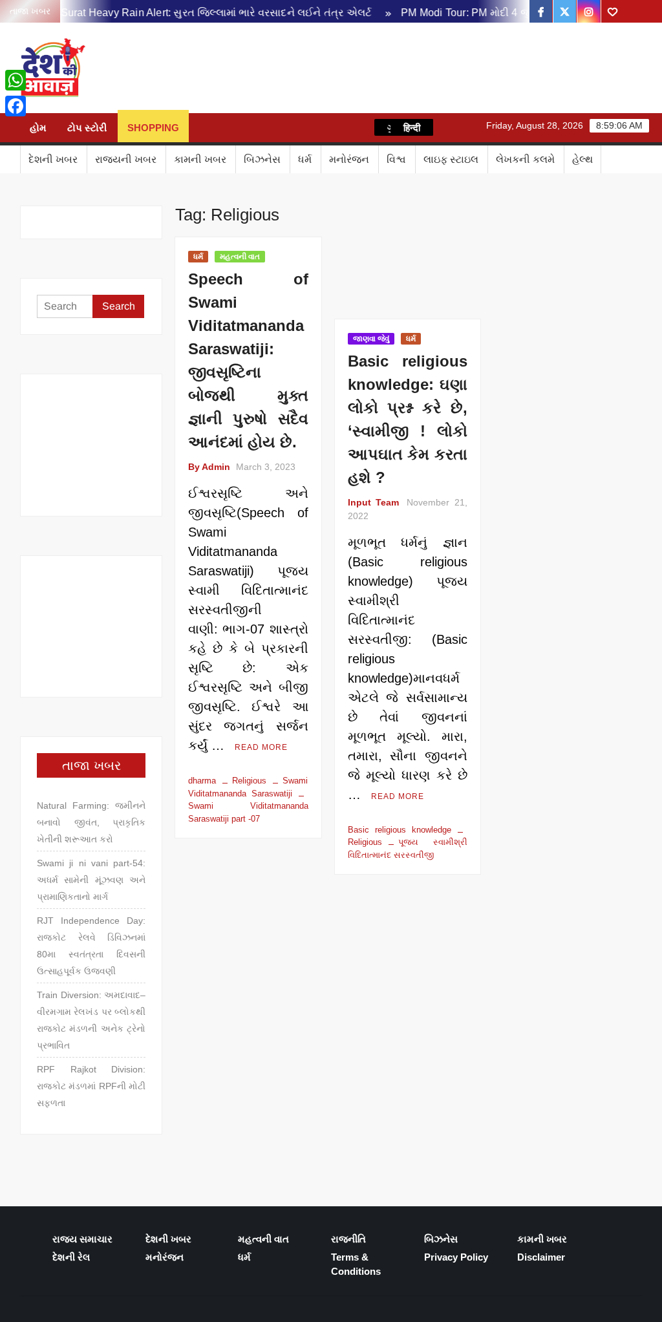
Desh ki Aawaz (201, 68)
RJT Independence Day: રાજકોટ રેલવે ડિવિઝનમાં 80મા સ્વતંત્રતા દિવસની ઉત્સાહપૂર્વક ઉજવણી (91, 945)
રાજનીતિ (348, 1238)
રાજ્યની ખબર (125, 159)
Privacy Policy (456, 1257)
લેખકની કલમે (525, 159)
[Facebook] (15, 106)
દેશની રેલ (71, 1257)
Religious (249, 780)
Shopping (153, 127)
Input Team (373, 502)
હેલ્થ (582, 159)
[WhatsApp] (15, 80)
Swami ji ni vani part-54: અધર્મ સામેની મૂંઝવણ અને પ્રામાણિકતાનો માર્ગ (91, 880)
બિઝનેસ (262, 159)
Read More (261, 747)
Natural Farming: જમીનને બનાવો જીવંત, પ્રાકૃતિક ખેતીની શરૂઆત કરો (91, 822)
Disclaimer (541, 1257)
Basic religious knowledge (399, 830)
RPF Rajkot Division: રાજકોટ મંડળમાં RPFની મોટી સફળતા (91, 1086)
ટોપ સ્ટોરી (87, 127)
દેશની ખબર (53, 159)
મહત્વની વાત (240, 256)
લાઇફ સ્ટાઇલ (450, 159)
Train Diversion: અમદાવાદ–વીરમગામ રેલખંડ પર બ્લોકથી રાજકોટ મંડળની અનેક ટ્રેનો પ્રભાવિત (91, 1020)
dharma (202, 780)
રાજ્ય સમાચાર (82, 1238)
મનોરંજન (349, 159)
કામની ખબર (200, 159)
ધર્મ (305, 159)
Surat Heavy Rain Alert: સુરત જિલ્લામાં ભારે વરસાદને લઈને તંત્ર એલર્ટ (203, 12)
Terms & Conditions (356, 1264)
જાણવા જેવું (371, 338)
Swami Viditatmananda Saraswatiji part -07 (248, 812)
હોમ (38, 127)
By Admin (209, 467)
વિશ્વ (396, 159)
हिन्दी (411, 127)
